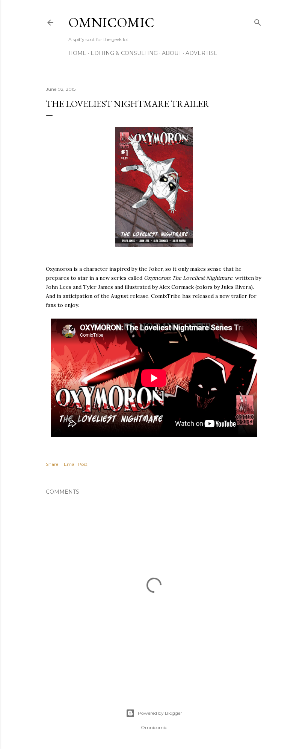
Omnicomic (111, 22)
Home (77, 53)
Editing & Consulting (124, 53)
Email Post (76, 464)
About (171, 53)
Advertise (201, 53)
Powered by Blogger (160, 713)
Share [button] (52, 464)
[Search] (257, 21)
